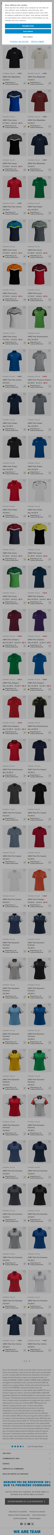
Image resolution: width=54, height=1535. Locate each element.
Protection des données (19, 41)
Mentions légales (37, 41)
